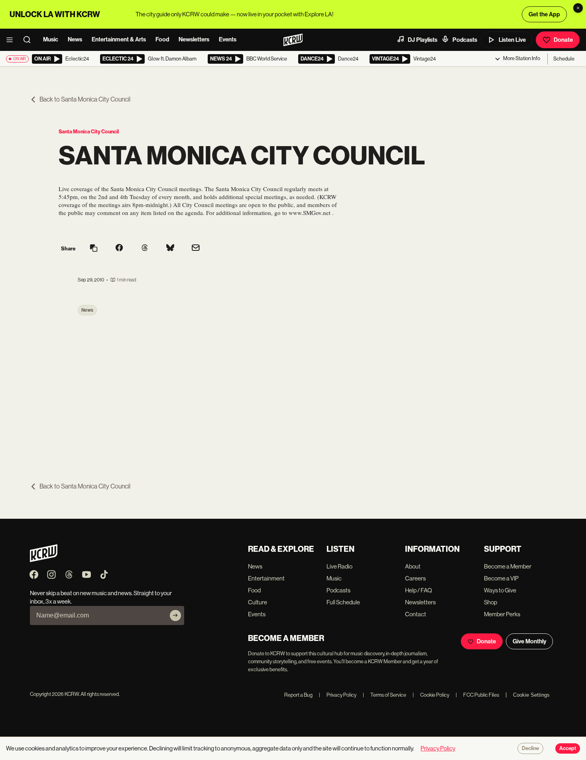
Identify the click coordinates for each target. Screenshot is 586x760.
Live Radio (339, 566)
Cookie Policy (431, 695)
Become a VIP (501, 578)
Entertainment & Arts (119, 39)
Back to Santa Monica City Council (84, 99)
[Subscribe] (175, 615)
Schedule (563, 59)
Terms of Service (384, 695)
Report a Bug (298, 695)
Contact (415, 614)
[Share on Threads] (145, 248)
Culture (257, 602)
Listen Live (512, 39)
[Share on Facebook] (119, 248)
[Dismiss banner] (578, 8)
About (413, 566)
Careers (415, 578)
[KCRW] (43, 560)
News (75, 39)
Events (227, 39)
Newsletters (194, 39)
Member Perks (502, 614)
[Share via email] (196, 248)
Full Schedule (343, 602)
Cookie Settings (531, 695)
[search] (29, 40)
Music (50, 39)
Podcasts (464, 39)
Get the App (544, 14)
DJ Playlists (422, 39)
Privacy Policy (337, 695)
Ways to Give (500, 590)
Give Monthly (529, 641)
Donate (563, 39)
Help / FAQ (418, 590)
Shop (490, 602)
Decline (530, 748)
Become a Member (507, 566)
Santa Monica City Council (89, 132)
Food (162, 39)
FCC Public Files (477, 695)
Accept (567, 748)
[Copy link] (94, 248)
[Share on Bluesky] (170, 248)
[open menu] (12, 40)
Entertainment (266, 578)
